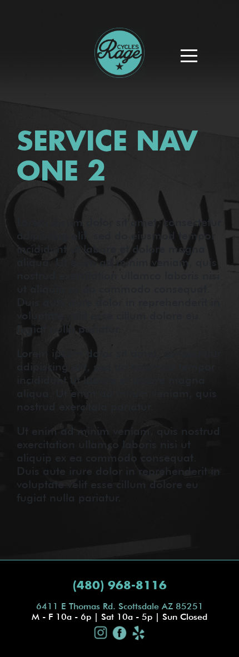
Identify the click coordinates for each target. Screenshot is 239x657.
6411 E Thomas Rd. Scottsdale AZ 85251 (119, 606)
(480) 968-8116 (120, 585)
